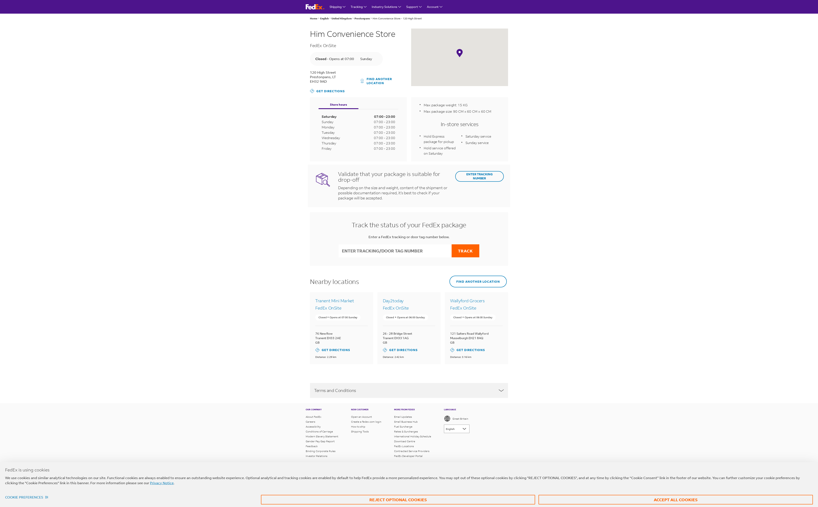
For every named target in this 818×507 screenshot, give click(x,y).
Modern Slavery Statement (322, 436)
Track (465, 251)
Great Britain (460, 418)
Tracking (357, 7)
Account (433, 7)
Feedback (312, 446)
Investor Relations (316, 456)
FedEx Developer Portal (408, 456)
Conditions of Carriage (319, 431)
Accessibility (313, 426)
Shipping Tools (360, 431)
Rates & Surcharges (406, 431)
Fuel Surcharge (403, 426)
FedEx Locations (404, 446)
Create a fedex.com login (366, 421)
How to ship (358, 426)
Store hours (338, 104)
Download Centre (404, 441)
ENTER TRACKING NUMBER (479, 176)
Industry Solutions (384, 7)
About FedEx (313, 416)
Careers (310, 421)
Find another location (379, 81)
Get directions (327, 91)
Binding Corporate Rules (321, 451)
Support (412, 7)
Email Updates (403, 416)
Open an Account (361, 416)
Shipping (336, 7)
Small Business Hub (406, 421)
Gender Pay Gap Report (320, 441)
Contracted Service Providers (411, 451)
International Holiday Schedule (412, 436)
